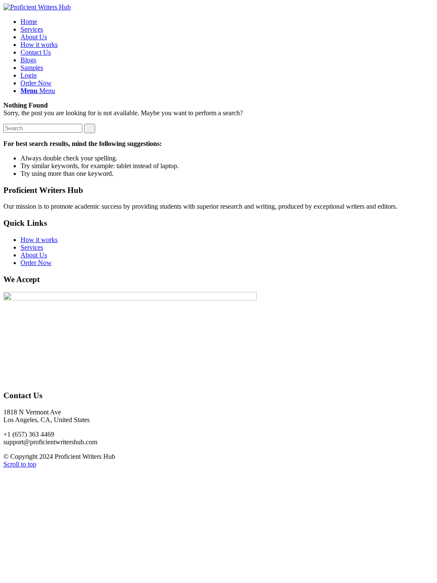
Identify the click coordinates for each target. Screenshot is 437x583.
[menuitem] (28, 21)
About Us (33, 255)
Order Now (36, 262)
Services (31, 247)
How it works (39, 239)
